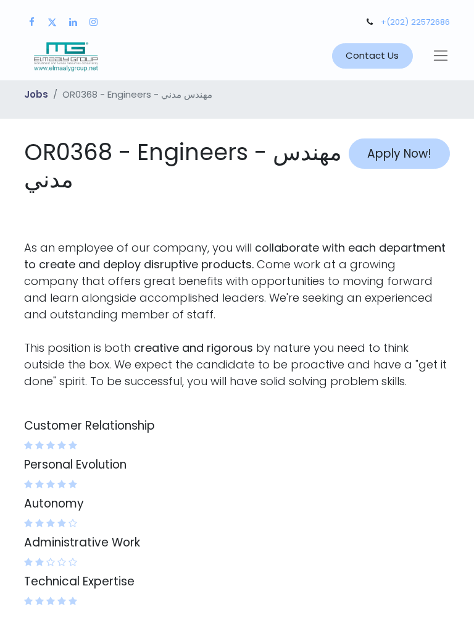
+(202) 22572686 (415, 22)
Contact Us (372, 55)
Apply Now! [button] (399, 153)
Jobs (36, 94)
